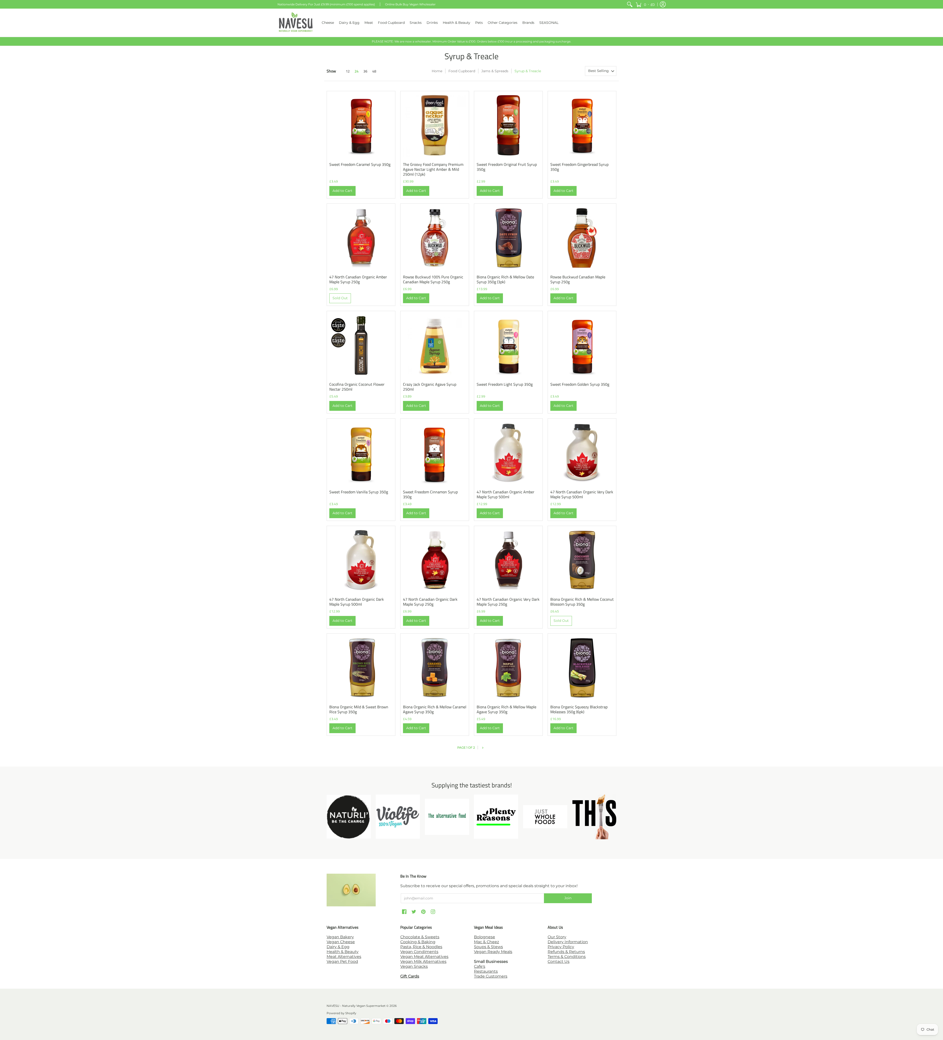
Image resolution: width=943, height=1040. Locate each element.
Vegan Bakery (340, 937)
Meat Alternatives (344, 956)
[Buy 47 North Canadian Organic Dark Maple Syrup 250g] (434, 560)
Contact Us (558, 961)
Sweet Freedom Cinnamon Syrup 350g (430, 494)
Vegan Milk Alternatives (423, 961)
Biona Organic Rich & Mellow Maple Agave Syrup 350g (506, 709)
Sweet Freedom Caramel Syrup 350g (359, 164)
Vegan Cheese (341, 942)
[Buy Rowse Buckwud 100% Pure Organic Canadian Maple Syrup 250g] (434, 238)
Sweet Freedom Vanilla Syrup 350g (358, 492)
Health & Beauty (343, 951)
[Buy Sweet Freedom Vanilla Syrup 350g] (361, 452)
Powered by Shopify (341, 1013)
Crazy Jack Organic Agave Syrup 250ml (429, 386)
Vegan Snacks (414, 966)
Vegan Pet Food (342, 961)
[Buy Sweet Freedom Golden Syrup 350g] (582, 345)
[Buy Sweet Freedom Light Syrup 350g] (508, 345)
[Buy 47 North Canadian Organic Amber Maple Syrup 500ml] (508, 452)
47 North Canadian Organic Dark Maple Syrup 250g (430, 601)
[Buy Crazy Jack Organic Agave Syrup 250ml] (434, 345)
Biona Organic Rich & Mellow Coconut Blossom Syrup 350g (582, 601)
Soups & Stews (488, 946)
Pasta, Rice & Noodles (421, 946)
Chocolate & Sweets (419, 937)
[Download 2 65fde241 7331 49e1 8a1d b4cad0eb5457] (496, 817)
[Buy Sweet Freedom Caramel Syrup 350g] (361, 125)
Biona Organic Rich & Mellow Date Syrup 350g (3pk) (505, 279)
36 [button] (365, 71)
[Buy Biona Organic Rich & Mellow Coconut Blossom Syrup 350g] (582, 560)
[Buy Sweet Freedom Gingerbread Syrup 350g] (582, 125)
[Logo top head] (594, 816)
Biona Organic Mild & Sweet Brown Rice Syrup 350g (358, 709)
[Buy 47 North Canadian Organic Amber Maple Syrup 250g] (361, 238)
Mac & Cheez (486, 942)
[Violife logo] (398, 817)
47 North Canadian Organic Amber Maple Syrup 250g (358, 279)
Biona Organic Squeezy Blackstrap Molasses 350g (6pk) (579, 709)
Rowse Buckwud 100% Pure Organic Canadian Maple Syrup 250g (433, 279)
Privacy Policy (561, 946)
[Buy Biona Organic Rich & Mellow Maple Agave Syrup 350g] (508, 667)
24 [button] (357, 71)
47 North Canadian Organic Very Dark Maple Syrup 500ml (581, 494)
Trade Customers (490, 976)
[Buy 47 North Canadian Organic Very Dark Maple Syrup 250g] (508, 560)
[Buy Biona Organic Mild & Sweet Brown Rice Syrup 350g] (361, 667)
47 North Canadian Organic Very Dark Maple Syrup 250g (508, 601)
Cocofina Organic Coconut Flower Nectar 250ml (357, 386)
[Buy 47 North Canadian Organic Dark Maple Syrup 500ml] (361, 560)
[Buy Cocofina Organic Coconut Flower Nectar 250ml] (361, 345)
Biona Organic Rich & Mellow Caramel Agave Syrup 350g (434, 709)
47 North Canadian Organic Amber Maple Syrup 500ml (505, 494)
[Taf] (447, 817)
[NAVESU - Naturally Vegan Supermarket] (295, 23)
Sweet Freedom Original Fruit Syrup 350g (507, 166)
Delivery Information (568, 942)
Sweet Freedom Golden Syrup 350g (579, 384)
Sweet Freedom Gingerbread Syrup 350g (579, 166)
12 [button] (348, 71)
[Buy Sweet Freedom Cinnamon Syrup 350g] (434, 452)
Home (437, 71)
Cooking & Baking (417, 942)
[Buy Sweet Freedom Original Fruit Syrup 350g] (508, 125)
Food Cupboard (461, 71)
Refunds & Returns (566, 951)
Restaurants (486, 971)
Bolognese (484, 937)
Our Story (557, 937)
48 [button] (374, 71)
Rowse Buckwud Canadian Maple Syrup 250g (577, 279)
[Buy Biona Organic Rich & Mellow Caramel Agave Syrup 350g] (434, 667)
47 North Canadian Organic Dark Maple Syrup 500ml (356, 601)
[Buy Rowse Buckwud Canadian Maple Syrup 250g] (582, 238)
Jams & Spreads (494, 71)
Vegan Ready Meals (493, 951)
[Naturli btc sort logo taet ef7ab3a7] (349, 817)
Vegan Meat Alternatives (424, 956)
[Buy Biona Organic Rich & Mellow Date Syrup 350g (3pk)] (508, 238)
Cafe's (479, 966)
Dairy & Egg (338, 946)
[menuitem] (629, 4)
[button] (645, 4)
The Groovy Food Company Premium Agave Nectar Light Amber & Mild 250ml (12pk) (433, 169)
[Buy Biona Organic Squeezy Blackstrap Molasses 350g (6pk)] (582, 667)
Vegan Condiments (419, 951)
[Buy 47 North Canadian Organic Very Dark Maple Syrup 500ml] (582, 452)
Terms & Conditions (567, 956)
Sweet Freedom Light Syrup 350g (505, 384)
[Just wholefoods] (545, 816)
